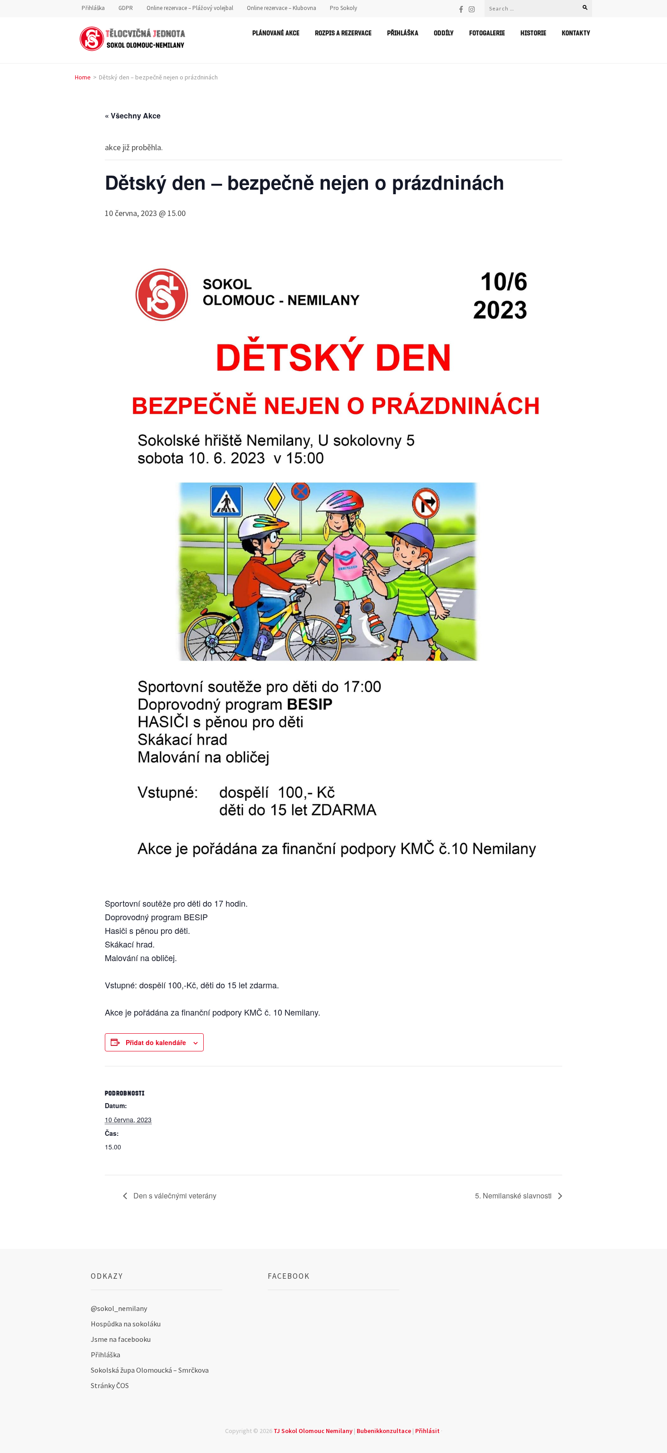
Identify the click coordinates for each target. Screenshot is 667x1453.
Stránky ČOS (110, 1385)
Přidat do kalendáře (156, 1042)
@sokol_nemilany (119, 1308)
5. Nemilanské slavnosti (514, 1195)
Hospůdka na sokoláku (126, 1323)
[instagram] (472, 9)
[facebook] (461, 9)
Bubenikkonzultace (384, 1431)
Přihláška (93, 8)
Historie (533, 32)
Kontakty (576, 32)
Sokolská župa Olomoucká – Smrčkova (150, 1369)
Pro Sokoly (343, 8)
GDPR (125, 8)
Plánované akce (275, 32)
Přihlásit (427, 1431)
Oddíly (444, 32)
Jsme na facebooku (121, 1339)
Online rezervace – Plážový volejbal (190, 8)
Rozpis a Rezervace (343, 32)
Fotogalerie (487, 32)
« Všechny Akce (133, 115)
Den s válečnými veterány (174, 1195)
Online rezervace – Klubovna (281, 8)
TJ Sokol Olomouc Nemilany (313, 1431)
